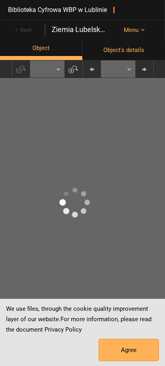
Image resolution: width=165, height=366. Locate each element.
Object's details (123, 50)
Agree (129, 350)
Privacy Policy (63, 329)
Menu (131, 30)
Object (41, 48)
